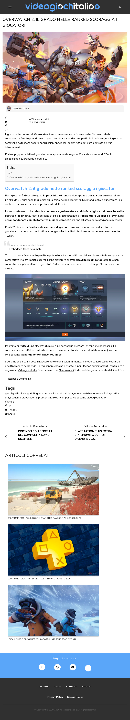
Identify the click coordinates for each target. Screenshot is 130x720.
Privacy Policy (55, 697)
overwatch (83, 393)
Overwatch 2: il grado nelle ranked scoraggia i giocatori (40, 177)
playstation (113, 393)
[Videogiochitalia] (62, 7)
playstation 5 (30, 397)
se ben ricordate (70, 200)
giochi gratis (12, 393)
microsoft (56, 393)
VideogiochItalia (27, 370)
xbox (103, 397)
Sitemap (86, 686)
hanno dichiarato (56, 260)
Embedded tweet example (25, 249)
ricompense (65, 397)
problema (44, 397)
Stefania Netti (40, 119)
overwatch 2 (97, 393)
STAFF (58, 686)
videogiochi (93, 397)
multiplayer (70, 393)
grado (39, 393)
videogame (79, 397)
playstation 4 (13, 397)
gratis (47, 393)
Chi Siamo (44, 686)
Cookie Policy (75, 697)
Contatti (71, 686)
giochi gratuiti (28, 393)
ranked (54, 397)
